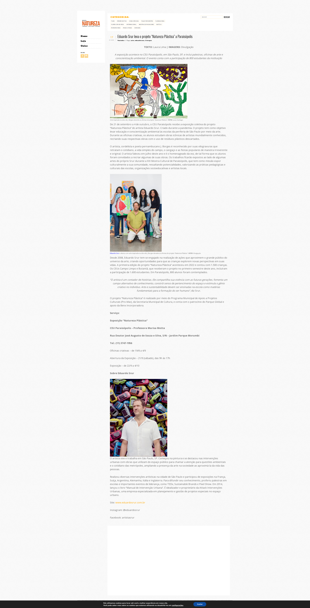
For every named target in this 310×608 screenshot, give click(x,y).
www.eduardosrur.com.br (130, 502)
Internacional (131, 24)
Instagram (86, 56)
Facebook (82, 56)
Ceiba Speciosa (134, 21)
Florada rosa (159, 21)
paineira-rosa (115, 28)
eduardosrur (139, 40)
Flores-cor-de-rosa (117, 24)
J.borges (148, 40)
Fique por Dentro (147, 21)
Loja (83, 41)
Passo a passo (127, 28)
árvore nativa (122, 21)
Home (84, 36)
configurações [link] (177, 605)
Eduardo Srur (114, 253)
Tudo (113, 21)
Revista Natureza (91, 23)
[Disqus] (168, 560)
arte (132, 40)
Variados (137, 28)
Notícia (159, 24)
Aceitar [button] (200, 604)
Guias (84, 45)
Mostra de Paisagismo (146, 24)
